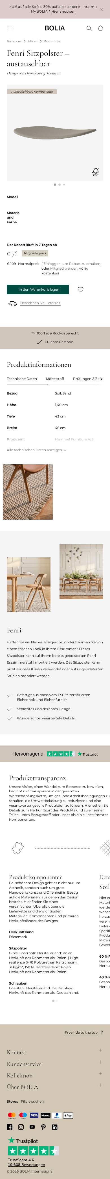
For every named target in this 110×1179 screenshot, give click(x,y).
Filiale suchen (32, 1101)
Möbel (32, 41)
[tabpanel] (55, 422)
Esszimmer (52, 41)
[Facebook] (9, 1127)
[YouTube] (32, 1127)
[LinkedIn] (55, 1127)
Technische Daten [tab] (22, 379)
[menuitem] (9, 28)
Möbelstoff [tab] (55, 379)
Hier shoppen (63, 11)
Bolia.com (14, 41)
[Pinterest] (43, 1127)
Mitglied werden (64, 268)
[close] (101, 9)
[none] (55, 28)
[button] (55, 184)
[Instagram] (21, 1127)
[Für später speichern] (80, 289)
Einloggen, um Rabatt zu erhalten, (72, 264)
